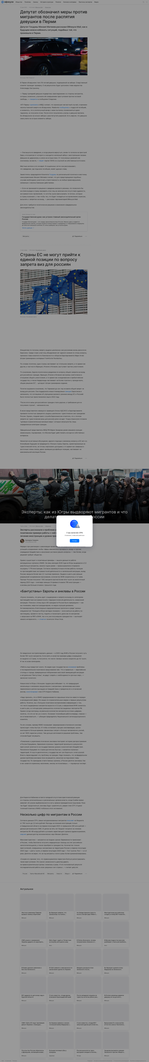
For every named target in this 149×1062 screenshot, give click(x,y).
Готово (74, 541)
